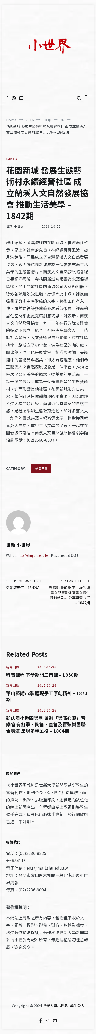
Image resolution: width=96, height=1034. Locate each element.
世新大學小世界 (55, 1005)
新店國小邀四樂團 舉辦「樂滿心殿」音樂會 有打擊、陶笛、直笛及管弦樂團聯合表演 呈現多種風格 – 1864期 (46, 724)
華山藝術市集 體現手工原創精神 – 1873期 (47, 696)
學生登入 (77, 1005)
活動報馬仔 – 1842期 (24, 584)
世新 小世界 (15, 226)
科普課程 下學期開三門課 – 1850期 (42, 674)
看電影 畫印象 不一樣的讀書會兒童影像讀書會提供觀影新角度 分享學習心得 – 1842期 (69, 592)
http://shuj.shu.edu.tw (33, 555)
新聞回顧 (12, 159)
